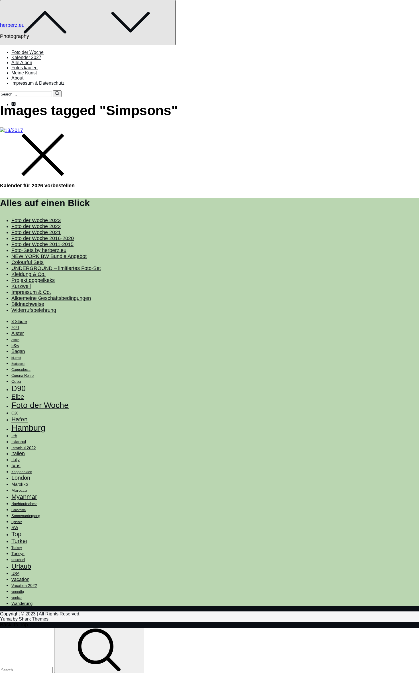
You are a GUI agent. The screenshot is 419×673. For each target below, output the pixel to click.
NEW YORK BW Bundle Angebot (49, 256)
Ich (14, 435)
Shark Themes (33, 619)
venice (16, 598)
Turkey (16, 548)
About (17, 78)
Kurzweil (21, 286)
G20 (14, 413)
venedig (17, 592)
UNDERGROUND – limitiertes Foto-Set (56, 268)
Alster (17, 333)
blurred (16, 357)
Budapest (18, 363)
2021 (15, 328)
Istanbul (18, 442)
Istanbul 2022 (23, 448)
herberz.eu (12, 25)
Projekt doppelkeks (33, 280)
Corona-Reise (22, 375)
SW (14, 527)
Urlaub (21, 566)
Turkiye (18, 553)
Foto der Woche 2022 (36, 226)
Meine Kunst (24, 72)
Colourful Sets (27, 262)
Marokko (19, 484)
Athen (15, 339)
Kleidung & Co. (28, 274)
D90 (18, 388)
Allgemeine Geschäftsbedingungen (51, 298)
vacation (20, 579)
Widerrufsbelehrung (33, 310)
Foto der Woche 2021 (36, 232)
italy (15, 459)
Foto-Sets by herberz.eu (38, 250)
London (20, 478)
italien (18, 453)
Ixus (16, 465)
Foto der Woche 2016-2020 (42, 238)
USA (15, 573)
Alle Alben (21, 62)
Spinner (16, 522)
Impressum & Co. (31, 292)
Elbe (17, 396)
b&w (15, 345)
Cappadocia (20, 369)
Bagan (18, 351)
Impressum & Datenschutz (37, 83)
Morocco (19, 490)
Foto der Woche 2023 (36, 220)
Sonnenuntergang (25, 516)
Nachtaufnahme (24, 504)
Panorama (18, 510)
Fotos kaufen (24, 67)
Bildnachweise (27, 304)
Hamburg (28, 427)
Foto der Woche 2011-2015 (42, 244)
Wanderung (21, 603)
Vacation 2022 (24, 585)
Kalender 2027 (26, 57)
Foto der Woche (27, 52)
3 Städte (19, 321)
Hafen (19, 419)
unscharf (18, 560)
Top (16, 534)
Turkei (19, 541)
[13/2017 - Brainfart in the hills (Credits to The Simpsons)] (11, 130)
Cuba (16, 381)
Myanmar (24, 496)
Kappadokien (21, 472)
